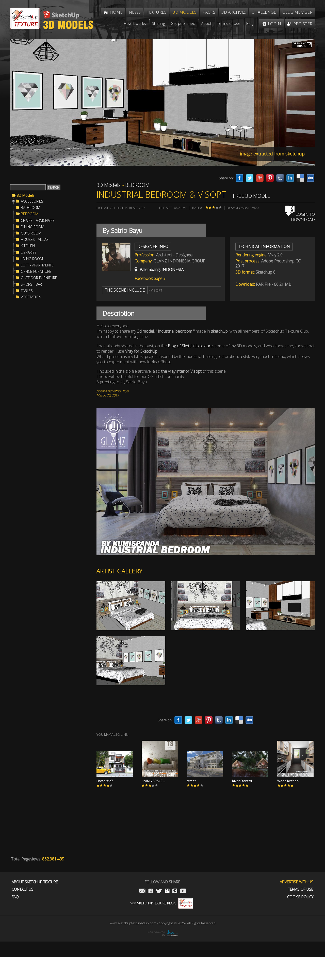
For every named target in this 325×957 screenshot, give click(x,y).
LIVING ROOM (32, 259)
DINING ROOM (32, 227)
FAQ (15, 896)
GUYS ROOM (31, 233)
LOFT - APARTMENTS (37, 265)
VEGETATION (31, 297)
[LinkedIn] (290, 178)
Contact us (23, 889)
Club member (297, 12)
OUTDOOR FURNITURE (39, 278)
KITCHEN (28, 246)
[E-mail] (142, 891)
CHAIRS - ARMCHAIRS (38, 220)
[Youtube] (183, 891)
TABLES (27, 290)
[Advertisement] (48, 386)
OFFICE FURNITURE (36, 271)
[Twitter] (249, 178)
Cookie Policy (300, 896)
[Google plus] (260, 178)
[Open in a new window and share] (302, 45)
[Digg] (310, 178)
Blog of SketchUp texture (190, 346)
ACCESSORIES (32, 201)
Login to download (303, 216)
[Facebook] (239, 178)
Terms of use (300, 889)
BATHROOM (30, 207)
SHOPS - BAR (31, 284)
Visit (153, 903)
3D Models (26, 195)
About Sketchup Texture (35, 881)
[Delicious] (300, 178)
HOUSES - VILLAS (34, 239)
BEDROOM (29, 214)
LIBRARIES (29, 252)
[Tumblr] (280, 178)
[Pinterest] (270, 178)
